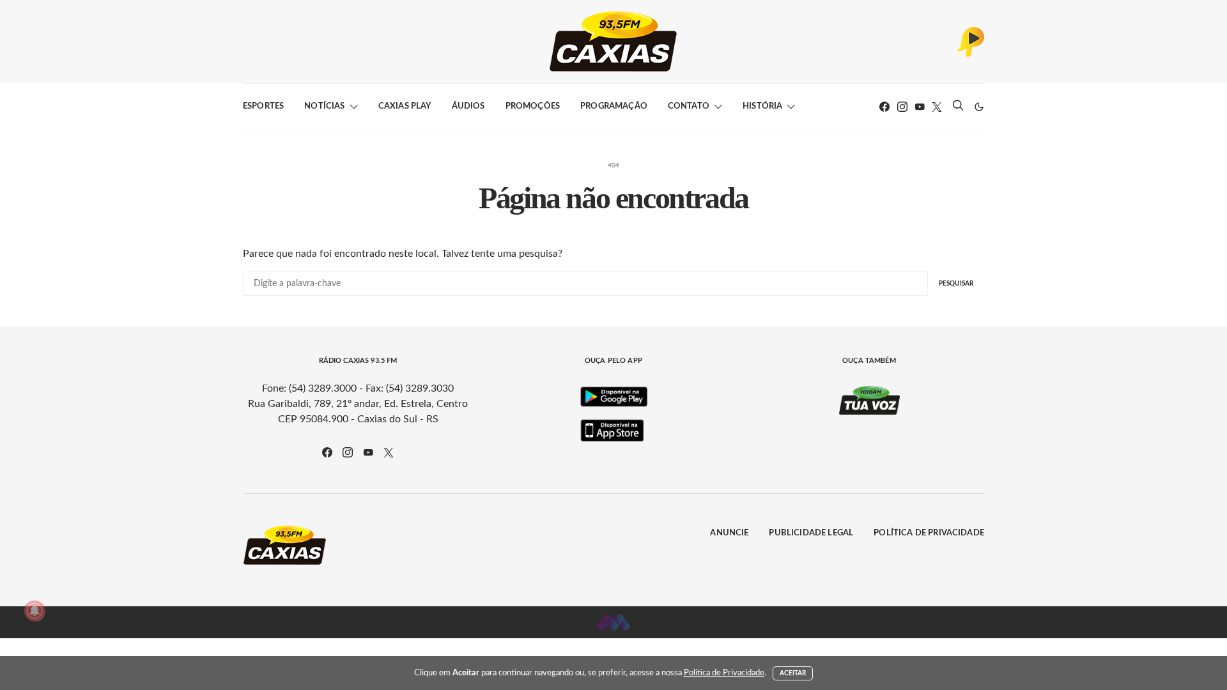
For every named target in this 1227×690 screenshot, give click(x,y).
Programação (613, 106)
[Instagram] (902, 107)
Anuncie (729, 533)
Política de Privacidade (929, 533)
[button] (979, 107)
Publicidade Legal (811, 533)
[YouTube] (919, 107)
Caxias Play (404, 106)
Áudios (468, 106)
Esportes (263, 106)
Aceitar (793, 673)
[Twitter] (937, 107)
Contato (688, 106)
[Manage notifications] (34, 611)
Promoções (532, 106)
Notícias (324, 106)
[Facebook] (884, 107)
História (762, 106)
